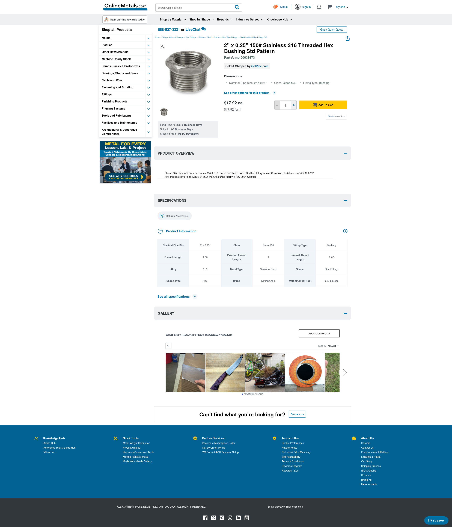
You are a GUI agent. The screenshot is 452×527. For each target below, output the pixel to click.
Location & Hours (370, 456)
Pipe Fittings (191, 37)
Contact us (297, 414)
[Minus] (277, 105)
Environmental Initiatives (374, 452)
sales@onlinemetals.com (289, 506)
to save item (336, 116)
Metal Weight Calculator (136, 443)
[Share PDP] (347, 37)
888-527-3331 (169, 29)
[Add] (294, 105)
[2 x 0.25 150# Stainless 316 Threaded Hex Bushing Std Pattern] (164, 112)
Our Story (366, 461)
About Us (367, 438)
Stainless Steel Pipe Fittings (225, 37)
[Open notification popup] (319, 6)
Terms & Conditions (293, 461)
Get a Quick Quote (331, 29)
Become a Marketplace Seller (218, 443)
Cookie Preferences (293, 443)
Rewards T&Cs (290, 470)
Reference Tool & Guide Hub (59, 447)
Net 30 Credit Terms (213, 447)
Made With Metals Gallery (137, 461)
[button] (338, 6)
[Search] (237, 7)
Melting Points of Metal (135, 456)
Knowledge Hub (54, 438)
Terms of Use (290, 438)
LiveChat (193, 29)
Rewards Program (292, 466)
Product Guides (131, 447)
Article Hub (49, 443)
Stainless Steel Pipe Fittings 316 (253, 37)
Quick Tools (131, 438)
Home (157, 37)
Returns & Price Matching (296, 452)
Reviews (366, 475)
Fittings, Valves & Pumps (172, 37)
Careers (365, 443)
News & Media (369, 484)
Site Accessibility (291, 456)
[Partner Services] (195, 438)
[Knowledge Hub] (36, 438)
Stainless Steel (205, 37)
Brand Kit (366, 479)
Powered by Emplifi (253, 394)
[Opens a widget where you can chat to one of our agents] (436, 520)
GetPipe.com (259, 66)
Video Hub (49, 452)
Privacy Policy (289, 447)
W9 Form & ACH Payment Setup (220, 452)
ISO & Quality (368, 470)
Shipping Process (371, 466)
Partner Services (213, 438)
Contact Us (367, 447)
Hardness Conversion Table (138, 452)
